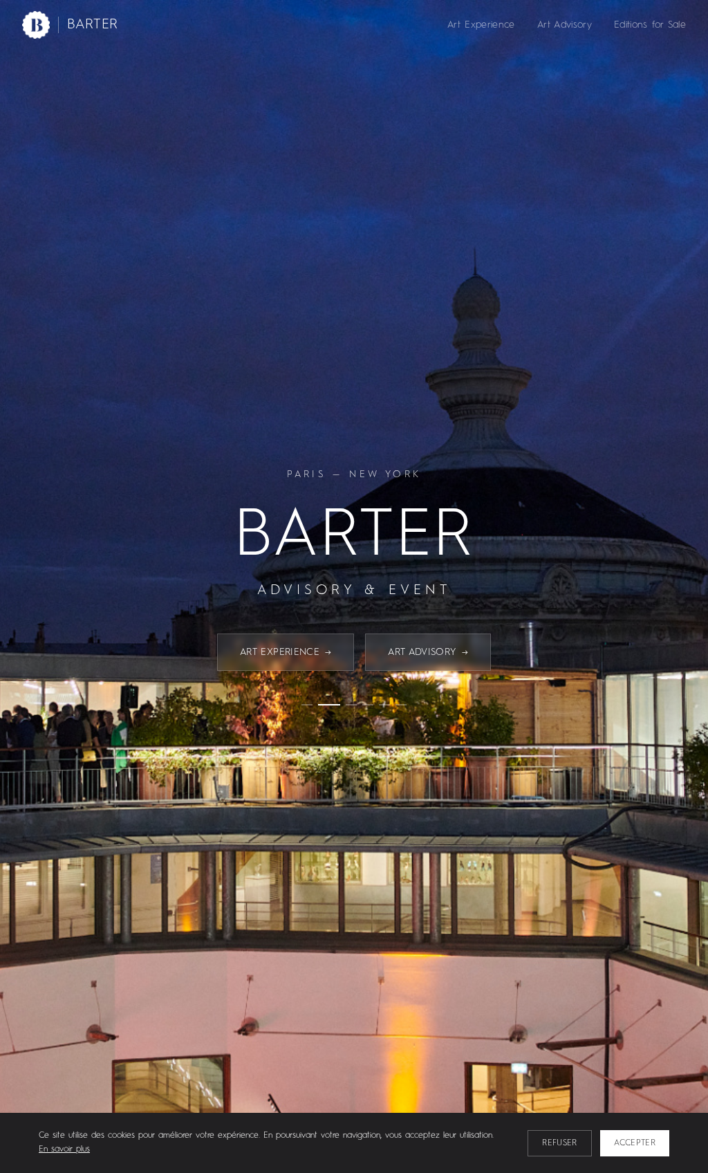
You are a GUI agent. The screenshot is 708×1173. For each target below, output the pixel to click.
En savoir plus (64, 1149)
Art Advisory (564, 25)
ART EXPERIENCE (285, 652)
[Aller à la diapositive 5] (384, 704)
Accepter (634, 1143)
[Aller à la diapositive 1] (307, 704)
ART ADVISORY (428, 652)
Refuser (559, 1143)
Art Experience (481, 25)
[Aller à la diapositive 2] (329, 704)
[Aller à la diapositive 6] (401, 704)
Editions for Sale (650, 25)
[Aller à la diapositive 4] (367, 704)
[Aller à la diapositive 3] (351, 704)
